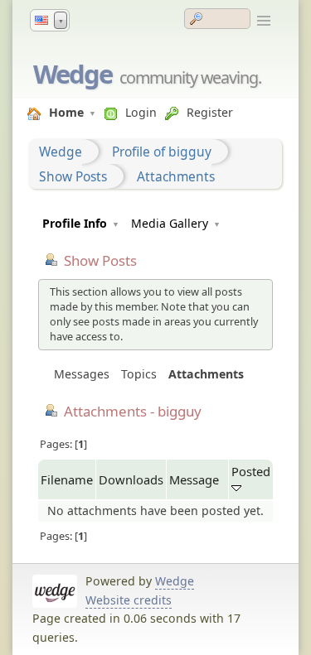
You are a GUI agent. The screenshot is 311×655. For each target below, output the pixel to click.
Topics (139, 374)
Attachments (176, 176)
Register (210, 112)
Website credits (128, 600)
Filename (67, 479)
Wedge (72, 73)
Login (141, 112)
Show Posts (73, 176)
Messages (81, 374)
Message (194, 479)
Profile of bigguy (161, 151)
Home (66, 112)
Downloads (131, 479)
